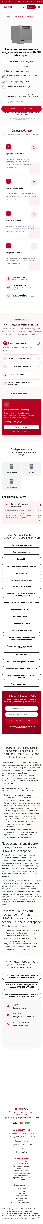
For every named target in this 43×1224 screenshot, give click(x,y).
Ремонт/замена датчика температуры (21, 566)
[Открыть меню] (39, 7)
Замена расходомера (21, 623)
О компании (21, 1189)
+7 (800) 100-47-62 (13, 422)
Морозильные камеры (21, 1173)
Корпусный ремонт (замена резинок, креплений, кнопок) (21, 595)
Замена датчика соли (21, 552)
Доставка (21, 1191)
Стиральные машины (21, 1166)
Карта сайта (21, 1152)
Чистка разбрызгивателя (21, 545)
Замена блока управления (21, 684)
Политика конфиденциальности (21, 1112)
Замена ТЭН (21, 559)
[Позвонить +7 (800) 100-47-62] (23, 7)
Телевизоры (21, 1180)
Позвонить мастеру (21, 427)
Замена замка (21, 573)
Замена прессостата (22, 655)
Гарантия (21, 1193)
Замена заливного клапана (21, 609)
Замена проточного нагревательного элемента (21, 647)
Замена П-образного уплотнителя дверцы (21, 662)
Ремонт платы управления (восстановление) (21, 602)
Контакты (21, 1200)
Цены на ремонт (21, 1196)
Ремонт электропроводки (21, 580)
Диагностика (21, 1198)
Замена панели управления (22, 616)
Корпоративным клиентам (21, 1203)
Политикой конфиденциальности (26, 118)
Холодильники (21, 1168)
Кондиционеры (21, 1162)
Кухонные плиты (21, 1175)
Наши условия (21, 1114)
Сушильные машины (21, 1178)
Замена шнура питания (21, 587)
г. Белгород (7, 1)
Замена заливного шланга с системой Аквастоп (21, 676)
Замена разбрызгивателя (21, 630)
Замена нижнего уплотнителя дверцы (21, 668)
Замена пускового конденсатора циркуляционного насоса (21, 638)
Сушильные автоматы (21, 1171)
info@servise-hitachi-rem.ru (23, 1133)
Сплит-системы (21, 1164)
